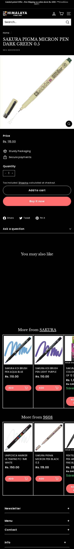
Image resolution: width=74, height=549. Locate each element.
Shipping (23, 182)
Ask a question (13, 229)
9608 (48, 417)
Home (6, 33)
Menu (37, 521)
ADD (11, 315)
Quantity (9, 166)
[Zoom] (69, 124)
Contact (37, 530)
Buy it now (37, 201)
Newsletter (37, 508)
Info (35, 542)
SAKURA (48, 330)
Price (6, 136)
